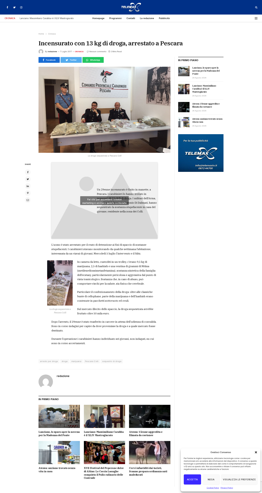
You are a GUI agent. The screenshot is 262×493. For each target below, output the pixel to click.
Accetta (192, 479)
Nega (211, 479)
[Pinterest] (28, 193)
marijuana (76, 361)
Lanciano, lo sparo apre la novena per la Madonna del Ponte (59, 433)
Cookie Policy (213, 488)
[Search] (256, 7)
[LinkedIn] (28, 186)
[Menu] (256, 18)
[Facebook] (28, 172)
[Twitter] (28, 179)
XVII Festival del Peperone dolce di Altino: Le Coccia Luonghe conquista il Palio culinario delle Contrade (104, 473)
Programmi (115, 18)
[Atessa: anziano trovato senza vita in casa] (59, 452)
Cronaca (79, 52)
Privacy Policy (227, 488)
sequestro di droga (111, 361)
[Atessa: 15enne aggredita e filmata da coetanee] (149, 416)
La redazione (147, 18)
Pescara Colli (91, 361)
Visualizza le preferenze (239, 479)
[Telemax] (131, 7)
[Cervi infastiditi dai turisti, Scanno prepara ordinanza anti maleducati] (149, 452)
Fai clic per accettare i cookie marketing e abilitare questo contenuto (104, 201)
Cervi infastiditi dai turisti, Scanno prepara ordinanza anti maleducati (148, 471)
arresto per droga (49, 361)
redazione (52, 51)
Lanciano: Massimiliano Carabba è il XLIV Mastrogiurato (47, 18)
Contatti (130, 18)
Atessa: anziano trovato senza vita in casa (57, 470)
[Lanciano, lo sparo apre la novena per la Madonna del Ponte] (59, 416)
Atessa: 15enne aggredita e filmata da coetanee (146, 433)
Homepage (98, 18)
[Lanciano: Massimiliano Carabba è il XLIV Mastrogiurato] (104, 416)
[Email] (28, 200)
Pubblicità (164, 18)
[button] (255, 452)
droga (65, 361)
